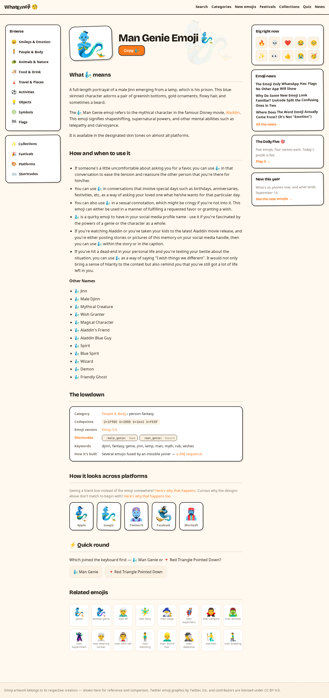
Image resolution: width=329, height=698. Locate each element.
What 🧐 (21, 7)
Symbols (22, 112)
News (320, 6)
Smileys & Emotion (30, 42)
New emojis (245, 6)
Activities (22, 92)
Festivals (268, 6)
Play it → (263, 161)
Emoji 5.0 (109, 429)
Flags (19, 122)
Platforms (23, 164)
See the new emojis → (274, 199)
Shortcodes (25, 174)
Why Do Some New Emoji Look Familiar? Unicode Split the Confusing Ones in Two (287, 100)
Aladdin (233, 112)
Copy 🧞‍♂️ (131, 50)
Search (202, 6)
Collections (289, 6)
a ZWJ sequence (189, 453)
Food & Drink (26, 72)
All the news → (268, 124)
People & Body (27, 51)
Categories (221, 6)
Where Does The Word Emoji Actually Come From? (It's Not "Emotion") (287, 114)
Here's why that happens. (176, 490)
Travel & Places (27, 82)
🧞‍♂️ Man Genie (85, 571)
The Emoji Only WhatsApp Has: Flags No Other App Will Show (286, 86)
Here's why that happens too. (147, 496)
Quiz (307, 6)
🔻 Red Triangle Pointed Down (136, 571)
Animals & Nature (29, 62)
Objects (21, 102)
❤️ (287, 42)
